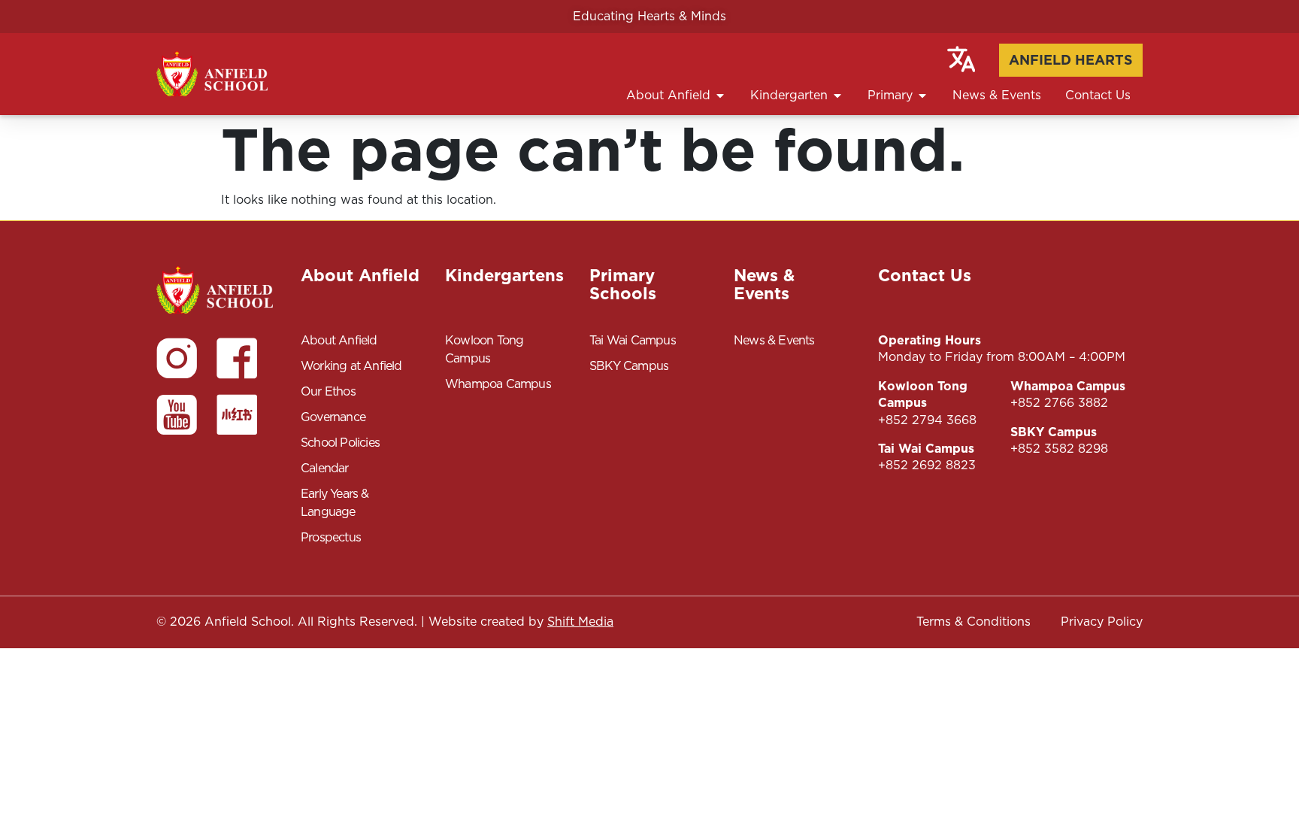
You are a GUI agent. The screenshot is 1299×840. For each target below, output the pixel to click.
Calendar (325, 468)
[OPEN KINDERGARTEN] (837, 95)
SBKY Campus (628, 366)
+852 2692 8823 (927, 465)
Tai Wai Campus (632, 340)
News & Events (774, 340)
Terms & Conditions (973, 621)
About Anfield (339, 340)
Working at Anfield (351, 366)
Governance (333, 417)
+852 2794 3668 (927, 420)
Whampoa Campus (498, 384)
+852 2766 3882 (1059, 403)
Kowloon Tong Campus (484, 349)
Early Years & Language (335, 503)
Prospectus (331, 537)
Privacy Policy (1102, 621)
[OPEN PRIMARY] (922, 95)
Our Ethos (328, 391)
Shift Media (580, 621)
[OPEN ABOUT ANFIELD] (720, 95)
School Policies (340, 442)
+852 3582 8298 (1059, 448)
